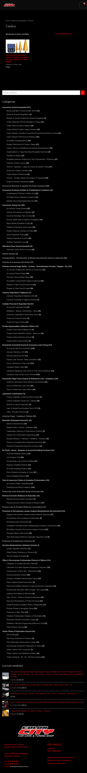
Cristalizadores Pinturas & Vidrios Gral (21, 193)
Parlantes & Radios (14, 156)
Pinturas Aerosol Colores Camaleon (20, 499)
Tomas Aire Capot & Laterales (18, 170)
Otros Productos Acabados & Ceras (20, 472)
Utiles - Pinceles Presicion (16, 412)
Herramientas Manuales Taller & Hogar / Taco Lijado (26, 590)
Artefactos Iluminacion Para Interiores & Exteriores (25, 382)
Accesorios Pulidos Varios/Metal (18, 483)
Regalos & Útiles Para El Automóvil (20, 285)
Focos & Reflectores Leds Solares (19, 389)
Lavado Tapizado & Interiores (17, 548)
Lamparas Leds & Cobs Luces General (21, 374)
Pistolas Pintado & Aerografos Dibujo (20, 608)
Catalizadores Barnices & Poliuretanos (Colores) (24, 431)
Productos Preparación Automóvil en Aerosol (23, 446)
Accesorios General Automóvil (14, 107)
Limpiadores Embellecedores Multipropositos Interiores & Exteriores (32, 526)
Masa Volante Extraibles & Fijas (18, 223)
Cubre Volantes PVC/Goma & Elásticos (21, 137)
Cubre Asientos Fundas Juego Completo (21, 129)
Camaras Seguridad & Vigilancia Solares (22, 300)
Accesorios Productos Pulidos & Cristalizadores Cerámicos (26, 190)
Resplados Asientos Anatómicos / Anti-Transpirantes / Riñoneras (30, 159)
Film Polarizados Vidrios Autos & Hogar (21, 642)
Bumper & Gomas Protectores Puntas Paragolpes (25, 118)
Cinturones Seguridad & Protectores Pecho (22, 315)
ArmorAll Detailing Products (17, 454)
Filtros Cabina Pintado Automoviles (19, 582)
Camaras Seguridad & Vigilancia (15, 293)
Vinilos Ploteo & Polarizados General (16, 631)
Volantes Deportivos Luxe (16, 242)
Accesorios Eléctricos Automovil (18, 348)
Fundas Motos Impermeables (17, 341)
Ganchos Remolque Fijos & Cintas (19, 216)
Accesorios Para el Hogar (16, 273)
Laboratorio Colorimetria (12, 394)
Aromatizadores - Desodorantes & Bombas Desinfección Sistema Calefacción (33, 258)
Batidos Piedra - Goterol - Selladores (20, 427)
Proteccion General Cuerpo (17, 318)
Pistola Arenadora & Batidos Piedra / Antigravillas (25, 605)
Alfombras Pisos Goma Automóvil (15, 246)
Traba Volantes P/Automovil (17, 174)
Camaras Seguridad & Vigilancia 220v (21, 296)
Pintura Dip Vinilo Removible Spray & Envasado (21, 491)
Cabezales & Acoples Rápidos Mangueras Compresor (27, 567)
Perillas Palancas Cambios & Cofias (20, 231)
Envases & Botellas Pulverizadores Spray (22, 578)
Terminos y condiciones (56, 763)
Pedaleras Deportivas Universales (19, 227)
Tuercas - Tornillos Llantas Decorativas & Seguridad (26, 178)
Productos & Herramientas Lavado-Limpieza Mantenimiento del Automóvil (31, 511)
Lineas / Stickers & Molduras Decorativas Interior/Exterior (28, 148)
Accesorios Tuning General (17, 208)
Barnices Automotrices (15, 424)
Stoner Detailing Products (16, 476)
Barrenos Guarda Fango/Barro (18, 114)
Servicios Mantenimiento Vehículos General (19, 545)
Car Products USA (13, 457)
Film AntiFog (11, 635)
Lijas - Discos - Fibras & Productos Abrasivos (23, 597)
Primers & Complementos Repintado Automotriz (24, 442)
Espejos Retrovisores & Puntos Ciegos (21, 144)
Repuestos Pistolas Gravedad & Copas (21, 620)
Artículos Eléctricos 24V (15, 356)
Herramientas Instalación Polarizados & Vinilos (24, 646)
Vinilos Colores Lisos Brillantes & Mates (21, 653)
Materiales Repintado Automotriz (15, 420)
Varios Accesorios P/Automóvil (18, 182)
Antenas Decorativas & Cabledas (19, 212)
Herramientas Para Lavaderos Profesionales (23, 518)
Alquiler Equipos (9, 254)
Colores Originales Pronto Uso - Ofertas (21, 401)
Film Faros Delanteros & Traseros (19, 638)
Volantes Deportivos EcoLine (17, 238)
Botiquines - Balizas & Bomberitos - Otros (22, 311)
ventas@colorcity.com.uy (19, 766)
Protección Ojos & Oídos (16, 322)
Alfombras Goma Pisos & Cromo (19, 249)
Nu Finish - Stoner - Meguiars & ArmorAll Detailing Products (26, 450)
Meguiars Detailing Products (17, 465)
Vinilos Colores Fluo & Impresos (18, 649)
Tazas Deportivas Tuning (16, 235)
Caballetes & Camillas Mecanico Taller (21, 564)
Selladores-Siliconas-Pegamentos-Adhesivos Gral (25, 623)
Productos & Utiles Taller (16, 612)
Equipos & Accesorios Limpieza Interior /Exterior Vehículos (28, 514)
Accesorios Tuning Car (11, 205)
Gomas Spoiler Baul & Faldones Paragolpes (23, 220)
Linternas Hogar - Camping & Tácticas (17, 416)
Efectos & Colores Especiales (18, 404)
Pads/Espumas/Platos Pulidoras (18, 487)
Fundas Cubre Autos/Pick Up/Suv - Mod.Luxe (23, 333)
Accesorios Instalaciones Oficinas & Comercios (24, 270)
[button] (45, 4)
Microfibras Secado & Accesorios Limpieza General (26, 529)
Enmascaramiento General (17, 575)
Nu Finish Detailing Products (17, 469)
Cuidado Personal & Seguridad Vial (16, 304)
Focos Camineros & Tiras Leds (18, 363)
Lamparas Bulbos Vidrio (15, 367)
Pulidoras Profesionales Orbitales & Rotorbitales (24, 616)
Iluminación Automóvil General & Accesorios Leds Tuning (25, 345)
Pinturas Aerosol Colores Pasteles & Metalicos (24, 503)
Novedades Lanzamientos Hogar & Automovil (23, 281)
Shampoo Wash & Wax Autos (17, 533)
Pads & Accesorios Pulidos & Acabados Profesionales (23, 480)
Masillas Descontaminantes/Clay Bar (20, 201)
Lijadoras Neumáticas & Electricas (19, 593)
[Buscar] (83, 92)
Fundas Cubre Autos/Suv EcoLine (19, 337)
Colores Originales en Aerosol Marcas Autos (23, 397)
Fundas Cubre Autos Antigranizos (19, 330)
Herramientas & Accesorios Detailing (20, 461)
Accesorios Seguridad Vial (16, 307)
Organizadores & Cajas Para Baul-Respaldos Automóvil (27, 152)
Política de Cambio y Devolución (59, 760)
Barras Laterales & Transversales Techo (21, 111)
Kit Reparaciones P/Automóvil (18, 522)
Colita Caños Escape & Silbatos (18, 126)
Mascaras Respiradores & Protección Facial (23, 601)
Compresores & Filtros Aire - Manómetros (22, 571)
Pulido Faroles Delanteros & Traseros (20, 552)
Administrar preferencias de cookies (60, 757)
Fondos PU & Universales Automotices (21, 435)
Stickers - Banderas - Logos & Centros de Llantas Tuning (28, 167)
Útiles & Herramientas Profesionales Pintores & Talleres (24, 560)
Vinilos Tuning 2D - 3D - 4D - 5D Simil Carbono (24, 657)
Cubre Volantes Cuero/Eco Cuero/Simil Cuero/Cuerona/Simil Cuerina (32, 133)
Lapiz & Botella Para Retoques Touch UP (22, 408)
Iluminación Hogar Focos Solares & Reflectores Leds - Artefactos (28, 379)
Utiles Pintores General (15, 627)
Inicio (8, 21)
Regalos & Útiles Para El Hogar (18, 288)
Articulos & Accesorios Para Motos (16, 262)
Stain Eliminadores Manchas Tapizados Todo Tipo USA (27, 537)
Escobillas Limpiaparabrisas (17, 141)
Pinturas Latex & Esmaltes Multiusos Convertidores (22, 507)
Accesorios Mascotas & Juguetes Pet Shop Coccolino (23, 186)
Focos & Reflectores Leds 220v (18, 386)
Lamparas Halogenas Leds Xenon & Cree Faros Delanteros (29, 371)
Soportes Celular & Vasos (16, 163)
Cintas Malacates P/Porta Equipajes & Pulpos (23, 122)
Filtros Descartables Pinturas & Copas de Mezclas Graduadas (30, 586)
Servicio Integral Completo (16, 556)
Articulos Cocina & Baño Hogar (18, 277)
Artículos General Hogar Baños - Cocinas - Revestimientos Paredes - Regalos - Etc (35, 266)
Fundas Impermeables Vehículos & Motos (18, 326)
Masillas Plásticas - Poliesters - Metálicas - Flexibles (26, 439)
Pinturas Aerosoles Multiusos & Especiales (19, 496)
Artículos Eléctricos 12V (15, 352)
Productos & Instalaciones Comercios (17, 541)
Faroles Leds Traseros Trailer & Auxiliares (22, 359)
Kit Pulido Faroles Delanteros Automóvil (21, 197)
